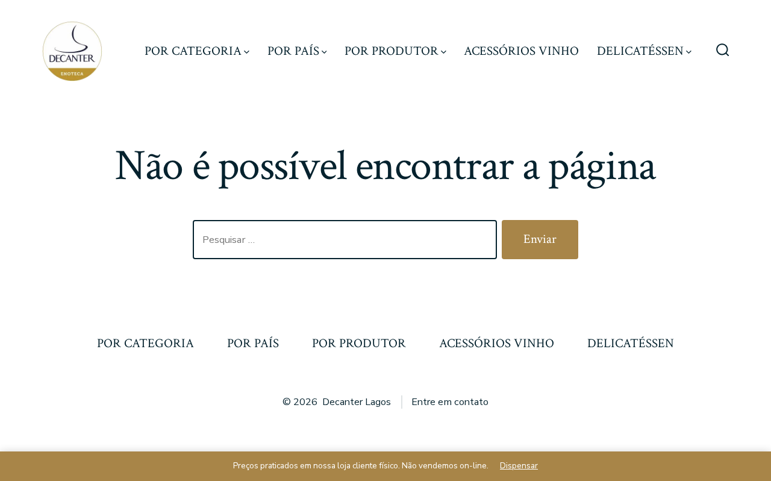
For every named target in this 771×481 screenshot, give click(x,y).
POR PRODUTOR (392, 51)
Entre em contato (450, 402)
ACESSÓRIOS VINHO (521, 51)
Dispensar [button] (519, 465)
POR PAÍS (293, 51)
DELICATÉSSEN (640, 51)
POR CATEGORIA (193, 51)
